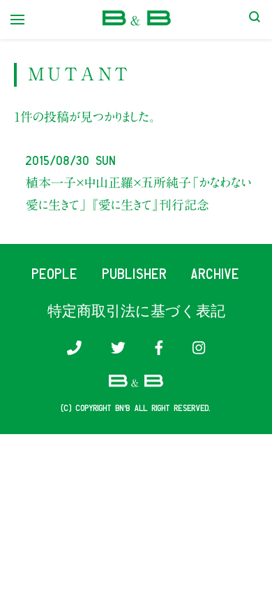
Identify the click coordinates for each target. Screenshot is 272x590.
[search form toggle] (254, 19)
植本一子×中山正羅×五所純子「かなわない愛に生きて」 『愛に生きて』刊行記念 (139, 193)
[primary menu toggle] (17, 19)
